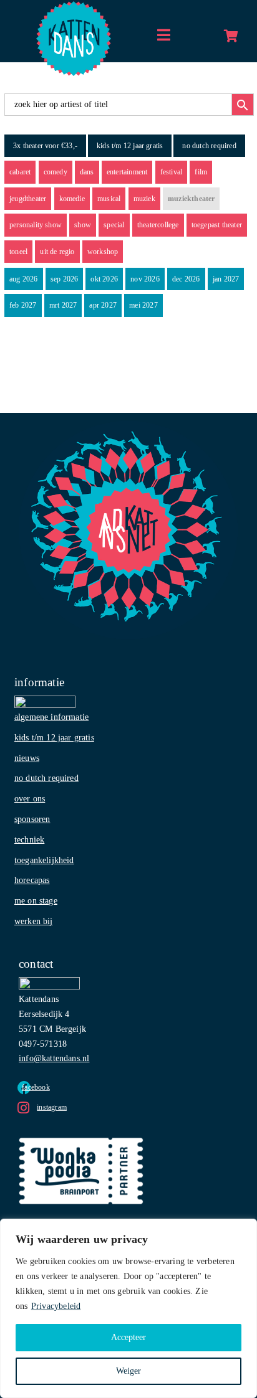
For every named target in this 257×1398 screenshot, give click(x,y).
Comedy (55, 172)
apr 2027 (103, 305)
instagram (52, 1107)
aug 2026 (23, 279)
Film (201, 172)
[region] (128, 1308)
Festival (171, 172)
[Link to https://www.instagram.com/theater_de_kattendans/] (23, 1108)
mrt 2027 (63, 305)
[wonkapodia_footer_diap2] (81, 1141)
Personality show (35, 224)
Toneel (18, 251)
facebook (36, 1087)
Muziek (144, 198)
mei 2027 (143, 305)
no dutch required (209, 145)
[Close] (243, 1229)
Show (82, 224)
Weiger (128, 1371)
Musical (108, 198)
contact (36, 963)
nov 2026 (145, 279)
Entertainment (127, 172)
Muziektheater (191, 198)
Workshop (103, 251)
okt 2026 (104, 279)
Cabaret (20, 172)
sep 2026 (65, 279)
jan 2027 (226, 279)
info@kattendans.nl (54, 1058)
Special (114, 224)
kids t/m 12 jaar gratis (130, 145)
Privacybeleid (56, 1306)
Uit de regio (57, 251)
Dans (87, 172)
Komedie (72, 198)
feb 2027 (23, 305)
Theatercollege (158, 224)
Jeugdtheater (27, 198)
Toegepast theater (217, 224)
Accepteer (128, 1337)
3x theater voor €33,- (45, 145)
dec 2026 (186, 279)
